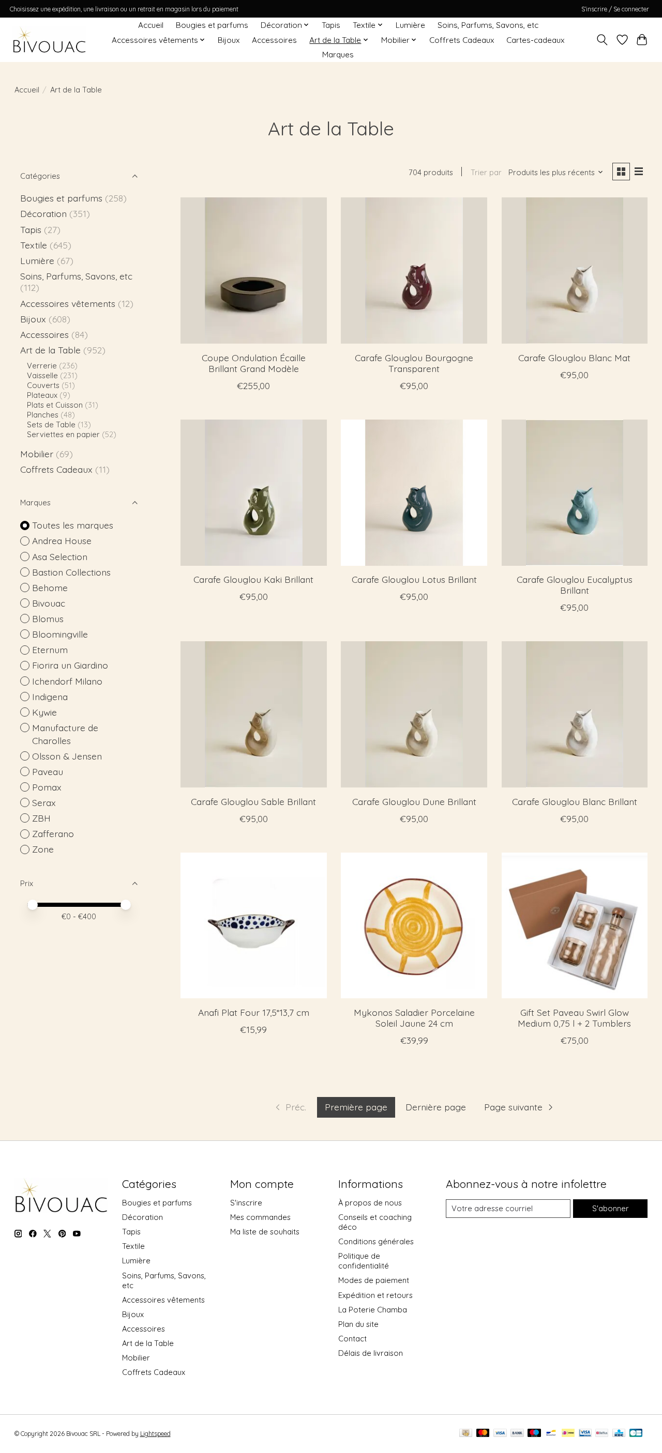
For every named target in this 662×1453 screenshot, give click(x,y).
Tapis (331, 25)
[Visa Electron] (585, 1434)
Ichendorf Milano (67, 681)
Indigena (50, 696)
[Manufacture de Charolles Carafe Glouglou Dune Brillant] (414, 714)
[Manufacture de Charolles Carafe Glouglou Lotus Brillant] (414, 493)
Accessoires (274, 40)
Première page (356, 1106)
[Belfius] (601, 1434)
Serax (44, 802)
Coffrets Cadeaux (461, 40)
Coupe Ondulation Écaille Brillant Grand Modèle (254, 363)
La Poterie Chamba (372, 1310)
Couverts (43, 385)
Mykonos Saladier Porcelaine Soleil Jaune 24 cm (414, 1018)
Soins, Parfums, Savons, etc (488, 25)
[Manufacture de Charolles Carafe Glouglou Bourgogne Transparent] (414, 270)
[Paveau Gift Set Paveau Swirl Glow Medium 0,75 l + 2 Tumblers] (575, 926)
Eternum (50, 649)
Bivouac (48, 603)
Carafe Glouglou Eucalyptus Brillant (575, 585)
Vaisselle (42, 375)
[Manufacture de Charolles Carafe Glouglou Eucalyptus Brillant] (575, 493)
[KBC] (618, 1434)
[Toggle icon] (601, 39)
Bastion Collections (71, 572)
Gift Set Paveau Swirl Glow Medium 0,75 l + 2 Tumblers (574, 1018)
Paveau (47, 771)
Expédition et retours (375, 1295)
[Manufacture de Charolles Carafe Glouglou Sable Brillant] (253, 714)
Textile (33, 245)
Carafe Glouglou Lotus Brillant (414, 579)
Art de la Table (50, 349)
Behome (50, 587)
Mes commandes (260, 1217)
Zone (43, 849)
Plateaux (42, 395)
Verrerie (42, 365)
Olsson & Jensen (67, 756)
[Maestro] (534, 1434)
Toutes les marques (72, 525)
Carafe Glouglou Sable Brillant (253, 801)
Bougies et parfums (212, 25)
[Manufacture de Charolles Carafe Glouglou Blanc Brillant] (575, 714)
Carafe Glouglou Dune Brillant (414, 801)
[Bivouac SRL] (49, 40)
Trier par (486, 172)
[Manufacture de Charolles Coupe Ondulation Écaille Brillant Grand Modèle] (253, 270)
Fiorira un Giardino (70, 665)
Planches (42, 415)
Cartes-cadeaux (535, 40)
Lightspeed (155, 1433)
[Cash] (465, 1434)
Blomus (48, 618)
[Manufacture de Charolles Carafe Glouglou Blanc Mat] (575, 270)
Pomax (47, 787)
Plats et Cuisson (55, 405)
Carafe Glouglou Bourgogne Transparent (414, 363)
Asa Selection (59, 556)
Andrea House (62, 540)
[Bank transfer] (517, 1434)
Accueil (150, 25)
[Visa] (500, 1434)
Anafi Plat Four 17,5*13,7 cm (253, 1012)
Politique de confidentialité (363, 1261)
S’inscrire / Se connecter (615, 9)
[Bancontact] (551, 1434)
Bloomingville (60, 634)
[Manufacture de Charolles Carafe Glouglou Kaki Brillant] (253, 493)
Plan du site (358, 1324)
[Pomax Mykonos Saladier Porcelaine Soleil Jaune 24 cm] (414, 926)
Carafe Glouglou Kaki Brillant (253, 579)
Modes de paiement (373, 1280)
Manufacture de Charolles (65, 734)
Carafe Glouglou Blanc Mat (574, 357)
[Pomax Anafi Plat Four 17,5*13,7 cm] (253, 926)
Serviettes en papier (63, 434)
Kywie (44, 712)
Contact (352, 1338)
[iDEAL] (568, 1434)
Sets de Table (51, 424)
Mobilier (36, 453)
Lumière (410, 25)
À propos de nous (370, 1203)
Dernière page (435, 1106)
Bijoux (228, 40)
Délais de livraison (370, 1353)
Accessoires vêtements (67, 303)
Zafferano (53, 833)
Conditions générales (376, 1241)
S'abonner (610, 1208)
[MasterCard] (483, 1434)
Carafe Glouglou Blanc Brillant (574, 801)
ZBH (41, 818)
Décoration (43, 213)
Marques (338, 54)
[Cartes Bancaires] (635, 1434)
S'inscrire (246, 1203)
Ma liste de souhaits (264, 1231)
